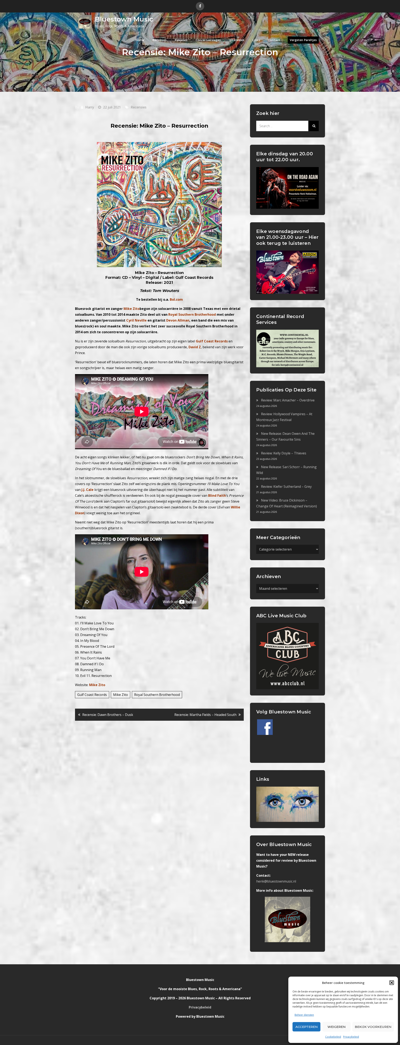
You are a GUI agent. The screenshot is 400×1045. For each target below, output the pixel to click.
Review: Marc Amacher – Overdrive (288, 400)
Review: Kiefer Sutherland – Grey (286, 486)
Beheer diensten (304, 1015)
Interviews (236, 40)
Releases (181, 40)
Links (256, 40)
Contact (274, 40)
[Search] (313, 126)
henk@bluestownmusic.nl (276, 881)
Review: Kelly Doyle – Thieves (283, 453)
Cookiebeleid (333, 1037)
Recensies (159, 40)
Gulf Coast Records (92, 694)
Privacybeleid (351, 1037)
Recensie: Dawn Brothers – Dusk (107, 714)
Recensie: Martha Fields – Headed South (205, 714)
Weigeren (337, 1027)
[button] (392, 983)
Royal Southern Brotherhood (157, 694)
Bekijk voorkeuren (373, 1027)
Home (140, 40)
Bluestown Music (124, 19)
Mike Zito (97, 685)
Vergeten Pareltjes (303, 40)
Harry (89, 107)
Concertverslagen (208, 40)
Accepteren (306, 1027)
